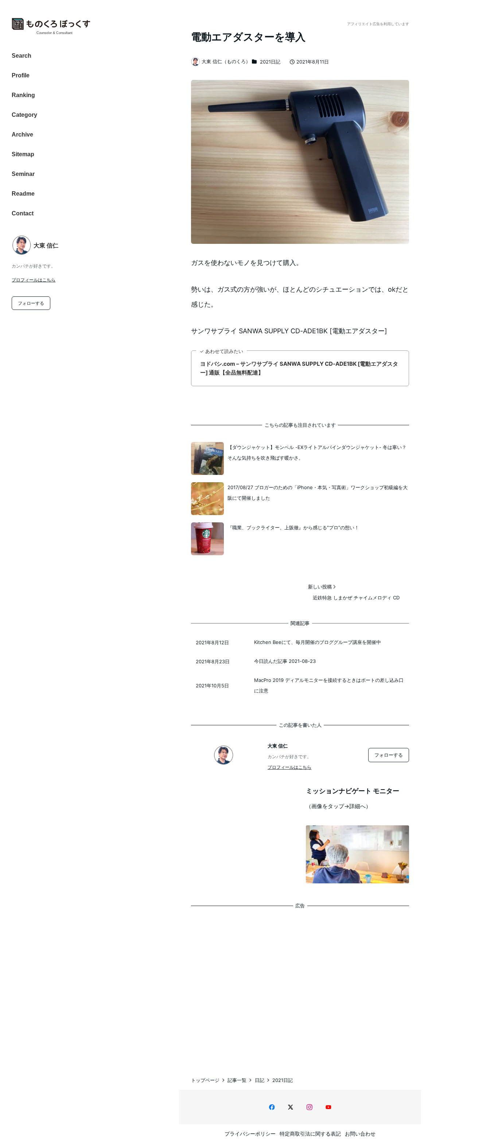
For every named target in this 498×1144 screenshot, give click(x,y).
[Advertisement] (300, 985)
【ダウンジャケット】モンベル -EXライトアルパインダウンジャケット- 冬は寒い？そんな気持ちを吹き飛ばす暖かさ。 (316, 452)
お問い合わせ (360, 1133)
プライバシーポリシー (250, 1133)
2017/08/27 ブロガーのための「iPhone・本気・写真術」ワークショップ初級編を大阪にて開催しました (317, 492)
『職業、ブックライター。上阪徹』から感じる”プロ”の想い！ (293, 527)
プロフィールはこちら (33, 280)
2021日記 (270, 62)
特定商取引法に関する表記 (310, 1133)
